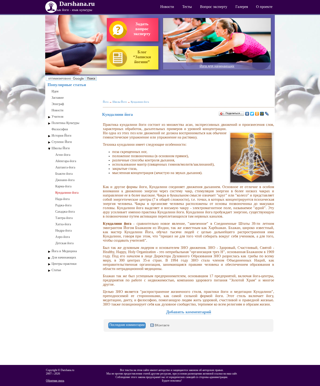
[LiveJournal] (266, 114)
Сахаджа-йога (65, 211)
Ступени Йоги (62, 142)
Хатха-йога (63, 224)
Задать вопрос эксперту (142, 29)
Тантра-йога (64, 218)
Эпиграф (58, 104)
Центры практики (64, 264)
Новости (167, 7)
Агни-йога (62, 155)
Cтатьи (56, 270)
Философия (60, 129)
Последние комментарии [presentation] (127, 325)
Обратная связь (55, 380)
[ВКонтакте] (247, 114)
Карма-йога (63, 186)
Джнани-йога (64, 180)
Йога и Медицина (64, 251)
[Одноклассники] (257, 114)
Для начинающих (64, 257)
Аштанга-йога (65, 167)
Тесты (187, 7)
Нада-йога (62, 199)
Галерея (241, 7)
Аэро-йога (62, 237)
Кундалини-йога (66, 192)
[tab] (127, 325)
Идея (55, 91)
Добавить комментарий (188, 312)
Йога (105, 101)
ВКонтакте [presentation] (161, 325)
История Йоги (61, 135)
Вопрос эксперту (213, 7)
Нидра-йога (63, 230)
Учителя (57, 116)
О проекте (264, 7)
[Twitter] (252, 114)
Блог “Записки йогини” (142, 57)
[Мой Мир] (262, 114)
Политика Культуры (65, 123)
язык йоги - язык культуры (73, 10)
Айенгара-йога (65, 161)
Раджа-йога (63, 205)
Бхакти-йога (64, 173)
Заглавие (58, 97)
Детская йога (64, 243)
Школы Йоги (61, 148)
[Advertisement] (72, 299)
